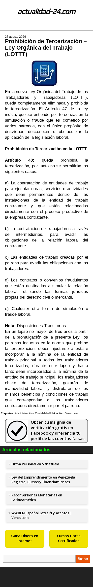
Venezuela (71, 413)
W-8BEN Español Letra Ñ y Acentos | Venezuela (41, 515)
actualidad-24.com (46, 11)
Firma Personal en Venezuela (35, 464)
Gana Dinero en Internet (24, 538)
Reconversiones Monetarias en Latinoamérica (36, 497)
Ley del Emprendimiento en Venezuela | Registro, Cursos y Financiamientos (44, 479)
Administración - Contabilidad (32, 413)
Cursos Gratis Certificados (69, 538)
